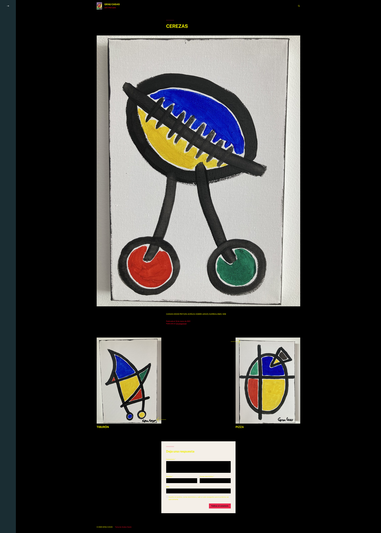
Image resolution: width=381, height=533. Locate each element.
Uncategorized (181, 324)
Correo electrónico (207, 476)
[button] (8, 266)
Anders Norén (127, 527)
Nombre (169, 476)
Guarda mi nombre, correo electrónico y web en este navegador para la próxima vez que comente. (199, 498)
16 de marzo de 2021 (183, 321)
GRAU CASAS (112, 4)
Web (167, 487)
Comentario (170, 459)
